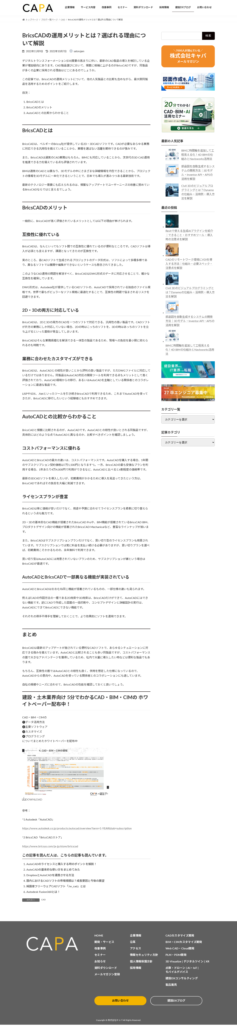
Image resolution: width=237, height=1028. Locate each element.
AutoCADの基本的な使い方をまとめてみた (53, 869)
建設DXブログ (176, 1000)
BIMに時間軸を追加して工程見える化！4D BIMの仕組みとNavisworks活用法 (197, 154)
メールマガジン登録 (107, 974)
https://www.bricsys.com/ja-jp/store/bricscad (50, 846)
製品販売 (171, 984)
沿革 (133, 942)
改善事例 (100, 948)
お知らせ (100, 961)
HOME (98, 935)
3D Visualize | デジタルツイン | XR (187, 961)
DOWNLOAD (33, 799)
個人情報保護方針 (141, 961)
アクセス (135, 948)
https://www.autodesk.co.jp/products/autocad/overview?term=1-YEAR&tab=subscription (77, 828)
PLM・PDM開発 (176, 955)
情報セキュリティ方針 (144, 955)
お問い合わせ (120, 1000)
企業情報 (135, 935)
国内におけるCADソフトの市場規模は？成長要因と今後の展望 (65, 880)
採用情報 (135, 968)
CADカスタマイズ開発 (180, 935)
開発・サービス (104, 942)
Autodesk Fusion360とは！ (43, 892)
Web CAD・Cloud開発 (180, 948)
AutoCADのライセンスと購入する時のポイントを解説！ (61, 864)
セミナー (100, 955)
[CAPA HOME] (54, 944)
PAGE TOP (228, 994)
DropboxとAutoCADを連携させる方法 (50, 875)
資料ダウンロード (105, 968)
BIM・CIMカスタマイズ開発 (184, 942)
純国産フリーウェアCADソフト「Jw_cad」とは (56, 886)
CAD (43, 900)
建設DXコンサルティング (182, 978)
